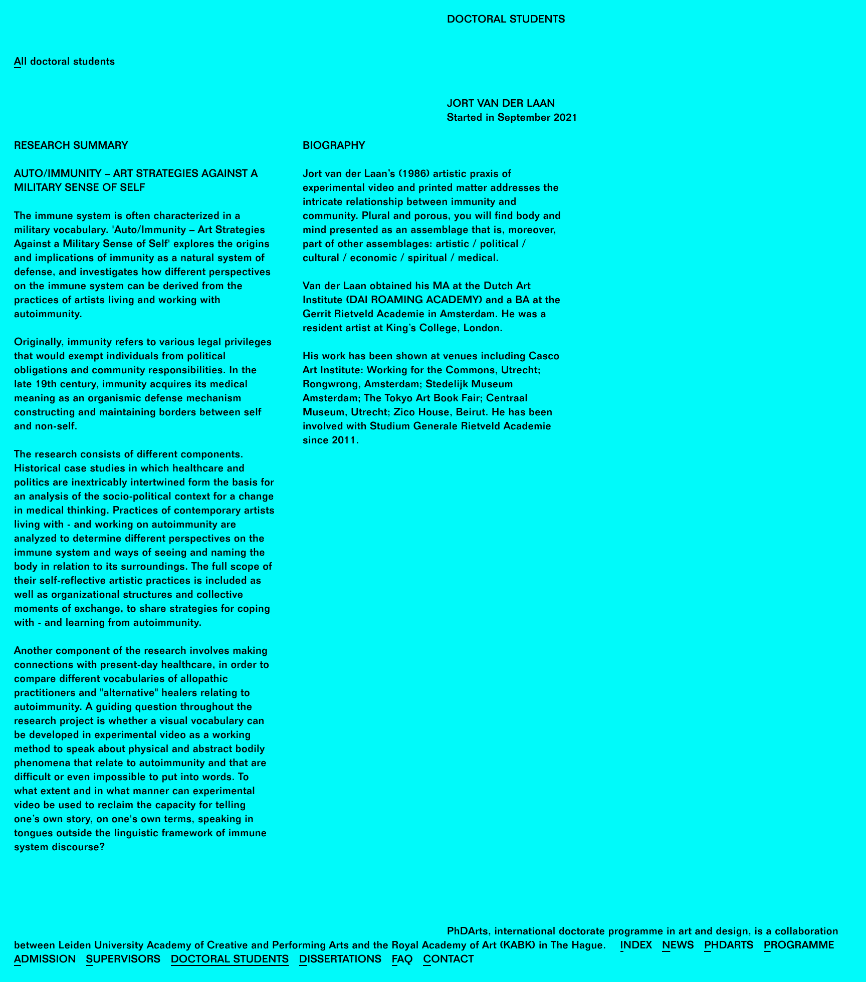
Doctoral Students (230, 960)
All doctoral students (64, 63)
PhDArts (729, 946)
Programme (799, 946)
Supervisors (123, 960)
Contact (448, 960)
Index (636, 946)
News (678, 946)
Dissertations (340, 960)
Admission (45, 960)
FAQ (402, 960)
